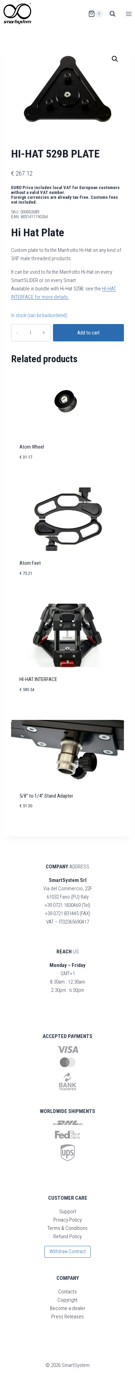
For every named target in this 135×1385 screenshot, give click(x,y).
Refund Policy (67, 1236)
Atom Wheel (31, 447)
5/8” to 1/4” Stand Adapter (46, 796)
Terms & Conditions (67, 1228)
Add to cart (88, 333)
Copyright (67, 1300)
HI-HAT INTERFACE (38, 679)
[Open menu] (128, 13)
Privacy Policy (67, 1220)
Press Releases (67, 1317)
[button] (115, 59)
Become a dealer (68, 1308)
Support (67, 1211)
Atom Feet (30, 563)
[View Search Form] (112, 14)
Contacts (67, 1292)
